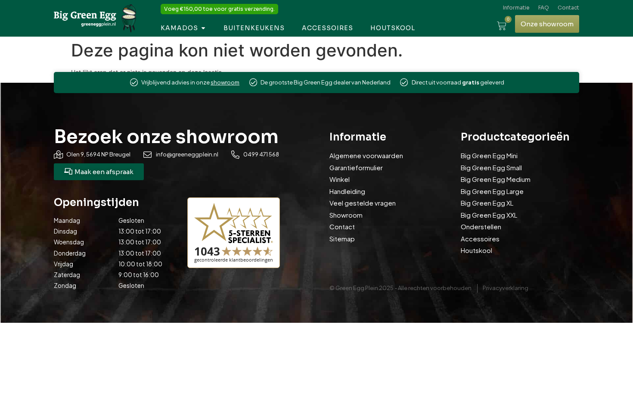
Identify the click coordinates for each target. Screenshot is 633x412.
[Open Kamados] (203, 28)
